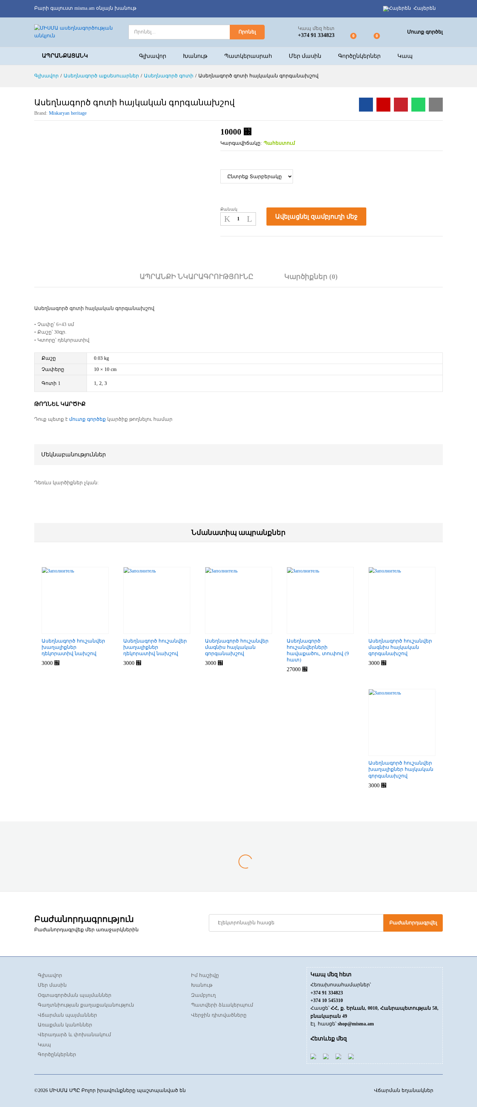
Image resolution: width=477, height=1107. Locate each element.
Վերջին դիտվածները (219, 1015)
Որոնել (247, 32)
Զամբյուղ (203, 995)
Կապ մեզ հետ (316, 28)
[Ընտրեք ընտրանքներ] (58, 630)
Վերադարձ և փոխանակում (74, 1034)
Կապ (405, 56)
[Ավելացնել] (303, 630)
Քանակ (228, 209)
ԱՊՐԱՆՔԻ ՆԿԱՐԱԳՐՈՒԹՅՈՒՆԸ (197, 276)
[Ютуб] (326, 1056)
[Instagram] (351, 1056)
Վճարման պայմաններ (67, 1015)
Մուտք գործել (425, 32)
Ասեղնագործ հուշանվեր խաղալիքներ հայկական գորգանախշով (400, 769)
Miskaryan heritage (68, 113)
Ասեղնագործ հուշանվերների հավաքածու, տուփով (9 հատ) (318, 650)
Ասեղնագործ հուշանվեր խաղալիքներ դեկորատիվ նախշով (73, 647)
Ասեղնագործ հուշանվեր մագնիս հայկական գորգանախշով (237, 647)
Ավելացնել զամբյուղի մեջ (316, 216)
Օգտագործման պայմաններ (74, 995)
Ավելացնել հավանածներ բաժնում (379, 216)
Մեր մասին (305, 56)
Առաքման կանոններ (65, 1025)
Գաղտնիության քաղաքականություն (86, 1005)
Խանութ (195, 56)
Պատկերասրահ (248, 56)
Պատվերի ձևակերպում (222, 1005)
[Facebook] (313, 1056)
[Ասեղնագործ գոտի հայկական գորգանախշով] (366, 105)
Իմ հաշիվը (205, 975)
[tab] (196, 280)
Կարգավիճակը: (241, 143)
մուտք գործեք (87, 419)
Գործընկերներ (359, 56)
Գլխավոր (152, 56)
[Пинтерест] (338, 1056)
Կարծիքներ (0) (311, 276)
